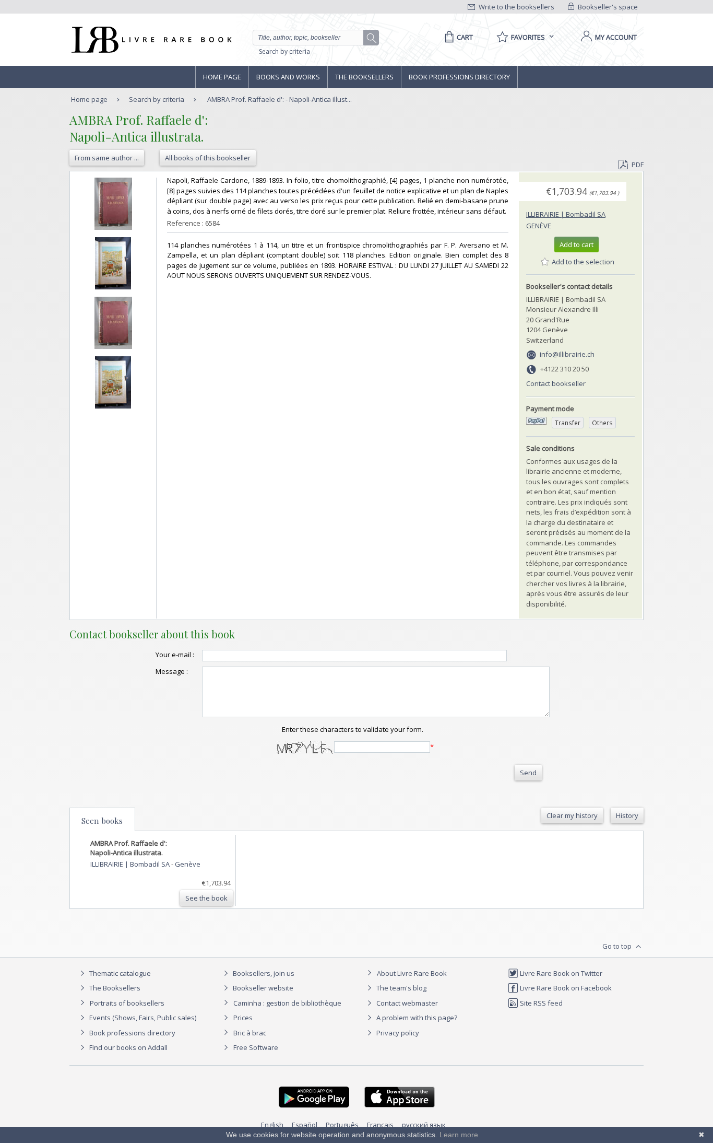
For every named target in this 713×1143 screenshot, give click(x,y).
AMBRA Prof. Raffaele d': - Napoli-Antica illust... (279, 99)
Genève (538, 225)
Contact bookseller (556, 383)
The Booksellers (364, 76)
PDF (638, 164)
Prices (243, 1017)
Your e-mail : (175, 654)
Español (304, 1124)
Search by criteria (284, 51)
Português (342, 1124)
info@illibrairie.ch (567, 354)
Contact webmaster (406, 1003)
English (272, 1124)
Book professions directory (459, 76)
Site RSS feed (540, 1003)
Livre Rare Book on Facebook (565, 988)
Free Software (255, 1047)
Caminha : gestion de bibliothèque (287, 1003)
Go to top (617, 946)
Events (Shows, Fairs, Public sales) (142, 1017)
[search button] (371, 38)
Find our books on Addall (128, 1047)
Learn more (458, 1134)
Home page (222, 76)
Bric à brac (249, 1032)
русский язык (424, 1124)
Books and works (288, 76)
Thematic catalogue (119, 973)
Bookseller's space (607, 6)
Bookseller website (262, 988)
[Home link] (150, 40)
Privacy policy (397, 1032)
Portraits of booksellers (127, 1003)
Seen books (102, 820)
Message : (172, 671)
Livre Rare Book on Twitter (560, 973)
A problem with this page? (416, 1017)
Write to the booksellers (515, 6)
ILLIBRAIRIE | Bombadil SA (565, 214)
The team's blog (400, 988)
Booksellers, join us (262, 973)
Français (380, 1124)
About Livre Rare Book (412, 973)
